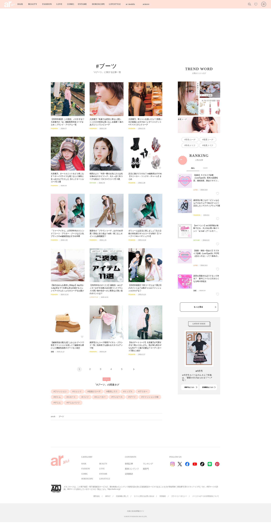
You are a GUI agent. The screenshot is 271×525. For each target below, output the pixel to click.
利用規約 (163, 496)
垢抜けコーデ (94, 391)
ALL (193, 168)
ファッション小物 (150, 397)
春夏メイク (208, 145)
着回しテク (112, 391)
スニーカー (101, 397)
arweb (53, 417)
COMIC (70, 4)
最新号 (146, 469)
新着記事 (129, 464)
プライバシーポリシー (179, 496)
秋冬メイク (190, 145)
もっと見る (198, 307)
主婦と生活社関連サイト (135, 511)
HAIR (20, 4)
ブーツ (133, 397)
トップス (128, 391)
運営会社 (96, 496)
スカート (72, 397)
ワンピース (118, 397)
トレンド (78, 391)
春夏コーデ (208, 139)
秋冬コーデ (190, 139)
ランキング (148, 464)
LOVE (59, 4)
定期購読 (129, 474)
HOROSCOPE (98, 4)
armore (146, 4)
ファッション (61, 391)
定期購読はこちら (207, 387)
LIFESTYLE (115, 4)
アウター (143, 391)
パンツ (86, 397)
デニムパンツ (74, 402)
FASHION (47, 4)
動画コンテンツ (132, 469)
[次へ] (133, 369)
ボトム (58, 397)
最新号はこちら (189, 387)
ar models (130, 4)
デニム (58, 402)
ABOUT (108, 496)
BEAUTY (32, 4)
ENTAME (82, 4)
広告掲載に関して (122, 496)
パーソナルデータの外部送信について (205, 496)
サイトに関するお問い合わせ (144, 496)
